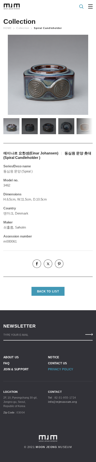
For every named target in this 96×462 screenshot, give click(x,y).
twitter (48, 264)
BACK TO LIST (48, 291)
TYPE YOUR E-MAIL (15, 334)
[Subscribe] (89, 334)
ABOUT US (11, 357)
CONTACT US (57, 363)
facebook (37, 264)
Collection (22, 28)
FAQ (6, 363)
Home (7, 28)
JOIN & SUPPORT (16, 369)
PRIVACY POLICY (60, 369)
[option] (48, 75)
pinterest (59, 264)
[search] (81, 6)
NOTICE (53, 357)
